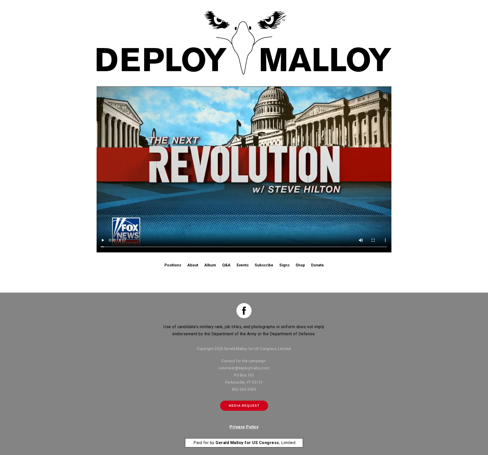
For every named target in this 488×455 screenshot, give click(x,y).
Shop (300, 265)
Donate (317, 265)
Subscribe (264, 265)
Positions (172, 265)
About (192, 265)
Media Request (244, 405)
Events (243, 265)
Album (210, 265)
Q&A (226, 265)
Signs (284, 265)
